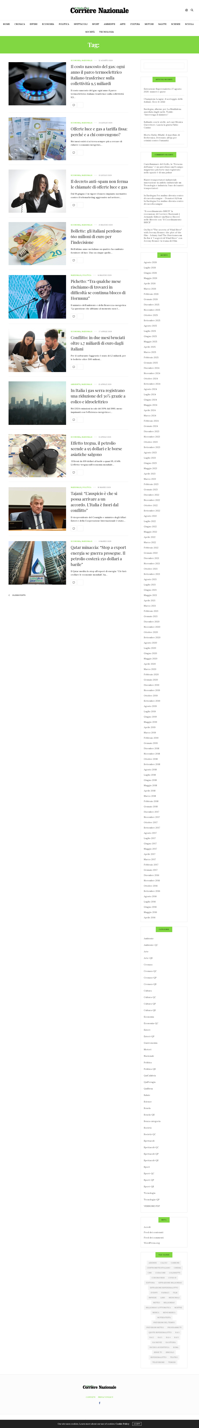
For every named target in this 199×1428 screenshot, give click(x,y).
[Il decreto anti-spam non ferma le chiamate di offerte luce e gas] (37, 191)
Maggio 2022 (150, 531)
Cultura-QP (150, 1003)
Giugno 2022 (150, 526)
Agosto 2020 (150, 642)
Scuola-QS (149, 1114)
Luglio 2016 (150, 901)
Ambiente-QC (151, 945)
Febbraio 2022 (151, 547)
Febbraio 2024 (151, 420)
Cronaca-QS (150, 984)
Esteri (33, 24)
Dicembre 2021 (151, 558)
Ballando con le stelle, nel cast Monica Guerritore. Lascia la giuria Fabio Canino (163, 125)
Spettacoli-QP (151, 1153)
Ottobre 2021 (150, 568)
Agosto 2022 (150, 516)
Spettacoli (80, 24)
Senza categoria (152, 1121)
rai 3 (160, 1337)
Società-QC (150, 1134)
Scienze (175, 24)
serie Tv (158, 1352)
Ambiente (109, 24)
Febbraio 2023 (151, 484)
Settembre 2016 (152, 891)
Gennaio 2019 (151, 743)
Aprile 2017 (149, 854)
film (175, 1293)
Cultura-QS (150, 1010)
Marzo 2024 (150, 415)
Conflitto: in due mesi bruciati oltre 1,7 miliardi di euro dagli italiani (98, 343)
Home (6, 24)
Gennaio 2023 (151, 489)
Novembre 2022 (152, 500)
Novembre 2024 (152, 373)
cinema (177, 1268)
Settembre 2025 (152, 320)
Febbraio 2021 (151, 611)
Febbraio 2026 (151, 294)
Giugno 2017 (150, 843)
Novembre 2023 (152, 436)
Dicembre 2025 (151, 304)
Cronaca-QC (150, 971)
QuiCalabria (150, 1075)
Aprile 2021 (149, 600)
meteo (156, 1303)
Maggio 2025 (150, 341)
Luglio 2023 (150, 457)
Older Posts (18, 595)
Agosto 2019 (150, 706)
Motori (149, 24)
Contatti (90, 1397)
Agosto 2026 (150, 262)
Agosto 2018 (150, 769)
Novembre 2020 (152, 626)
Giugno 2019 (150, 716)
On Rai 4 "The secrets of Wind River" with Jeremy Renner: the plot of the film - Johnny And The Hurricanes (163, 232)
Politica (64, 24)
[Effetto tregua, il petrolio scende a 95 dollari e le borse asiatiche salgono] (37, 455)
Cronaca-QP (150, 977)
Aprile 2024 (150, 410)
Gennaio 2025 (151, 362)
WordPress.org (152, 1243)
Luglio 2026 (150, 267)
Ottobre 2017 (150, 822)
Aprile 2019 (149, 727)
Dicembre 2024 (151, 368)
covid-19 (172, 1278)
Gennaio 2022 (151, 553)
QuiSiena (148, 1088)
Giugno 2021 (150, 590)
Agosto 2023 (150, 452)
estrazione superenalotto (164, 1288)
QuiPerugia (149, 1082)
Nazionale (87, 60)
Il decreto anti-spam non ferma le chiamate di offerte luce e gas (99, 184)
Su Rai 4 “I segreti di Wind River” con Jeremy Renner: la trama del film (163, 239)
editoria (150, 1283)
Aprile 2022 (149, 537)
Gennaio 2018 (151, 806)
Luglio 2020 (150, 648)
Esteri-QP (149, 1036)
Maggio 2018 (150, 785)
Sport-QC (149, 1173)
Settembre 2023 (152, 447)
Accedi (147, 1227)
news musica (169, 1312)
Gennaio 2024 (151, 426)
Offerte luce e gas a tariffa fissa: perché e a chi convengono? (99, 131)
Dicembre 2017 (151, 811)
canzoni (175, 1263)
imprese (153, 1298)
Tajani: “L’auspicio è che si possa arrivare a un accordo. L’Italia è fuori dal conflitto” (94, 502)
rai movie (157, 1342)
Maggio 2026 (150, 278)
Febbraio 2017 (151, 864)
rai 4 (168, 1337)
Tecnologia (106, 32)
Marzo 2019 (150, 732)
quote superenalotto (160, 1332)
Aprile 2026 (150, 283)
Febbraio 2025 (151, 357)
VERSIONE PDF (152, 1206)
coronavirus (158, 1278)
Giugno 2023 (150, 463)
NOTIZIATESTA (164, 1317)
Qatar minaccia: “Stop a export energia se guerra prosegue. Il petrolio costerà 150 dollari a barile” (98, 556)
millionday (169, 1303)
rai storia (171, 1342)
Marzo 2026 (150, 288)
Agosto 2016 (150, 896)
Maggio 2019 (150, 722)
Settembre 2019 (152, 700)
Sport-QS (149, 1186)
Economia (48, 24)
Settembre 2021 (152, 574)
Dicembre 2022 (151, 494)
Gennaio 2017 (150, 870)
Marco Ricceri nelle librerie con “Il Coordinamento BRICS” (162, 219)
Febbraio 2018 (151, 801)
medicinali (174, 1298)
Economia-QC (151, 1023)
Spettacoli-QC (151, 1147)
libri (162, 1298)
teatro (174, 1357)
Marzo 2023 (150, 479)
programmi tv (174, 1327)
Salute (162, 24)
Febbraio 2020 (151, 674)
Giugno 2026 (150, 272)
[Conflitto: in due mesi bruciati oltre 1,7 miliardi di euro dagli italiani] (37, 350)
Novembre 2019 (152, 690)
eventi (154, 1293)
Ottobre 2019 (151, 695)
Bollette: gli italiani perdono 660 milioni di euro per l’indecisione (96, 236)
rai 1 (177, 1332)
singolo (170, 1352)
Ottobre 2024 (151, 378)
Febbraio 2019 (151, 737)
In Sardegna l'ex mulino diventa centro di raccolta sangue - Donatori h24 (163, 197)
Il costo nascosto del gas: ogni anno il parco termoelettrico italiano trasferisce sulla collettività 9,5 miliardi (98, 75)
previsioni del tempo (164, 1322)
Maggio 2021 (150, 595)
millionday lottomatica (158, 1307)
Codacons (160, 1273)
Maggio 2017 (150, 848)
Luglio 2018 (150, 774)
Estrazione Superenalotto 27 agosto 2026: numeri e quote (163, 90)
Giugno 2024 (150, 399)
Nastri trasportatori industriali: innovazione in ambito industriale (161, 181)
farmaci (165, 1293)
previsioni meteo (155, 1327)
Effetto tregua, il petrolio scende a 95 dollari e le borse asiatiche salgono (96, 448)
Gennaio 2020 (151, 679)
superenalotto (158, 1357)
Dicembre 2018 (151, 748)
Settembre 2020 (152, 637)
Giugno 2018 (150, 780)
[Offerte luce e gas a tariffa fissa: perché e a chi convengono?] (37, 138)
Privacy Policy (105, 1397)
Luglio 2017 (150, 838)
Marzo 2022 (150, 542)
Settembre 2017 (152, 827)
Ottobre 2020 (151, 632)
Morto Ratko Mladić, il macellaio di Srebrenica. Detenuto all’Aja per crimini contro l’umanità (162, 137)
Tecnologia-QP (152, 1199)
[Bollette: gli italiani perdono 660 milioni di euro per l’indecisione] (37, 243)
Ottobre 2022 (151, 505)
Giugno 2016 (150, 907)
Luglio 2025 (150, 331)
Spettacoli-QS (151, 1160)
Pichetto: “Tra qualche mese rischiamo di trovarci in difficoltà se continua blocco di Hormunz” (98, 289)
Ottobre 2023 (151, 442)
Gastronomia (150, 1043)
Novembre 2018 (152, 753)
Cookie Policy (122, 1424)
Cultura (135, 24)
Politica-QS (150, 1069)
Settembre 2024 (152, 383)
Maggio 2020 (150, 658)
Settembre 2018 (152, 764)
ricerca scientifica (159, 1347)
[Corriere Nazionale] (99, 10)
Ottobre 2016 (151, 885)
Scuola (189, 24)
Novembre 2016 (152, 880)
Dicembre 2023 (151, 431)
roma (175, 1347)
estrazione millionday (170, 1283)
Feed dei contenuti (153, 1232)
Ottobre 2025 (151, 315)
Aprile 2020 (150, 663)
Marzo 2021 (150, 605)
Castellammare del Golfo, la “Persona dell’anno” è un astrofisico (163, 165)
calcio (163, 1263)
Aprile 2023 (149, 473)
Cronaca (19, 24)
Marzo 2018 (150, 796)
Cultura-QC (150, 997)
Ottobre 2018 (151, 759)
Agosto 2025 (150, 325)
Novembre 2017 (152, 817)
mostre (178, 1307)
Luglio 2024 (150, 394)
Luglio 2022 (150, 521)
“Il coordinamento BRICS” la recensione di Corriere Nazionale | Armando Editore (162, 214)
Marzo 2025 (150, 352)
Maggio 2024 (150, 405)
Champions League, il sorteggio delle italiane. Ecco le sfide (163, 100)
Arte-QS (148, 958)
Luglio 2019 (150, 711)
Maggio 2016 (150, 912)
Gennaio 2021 (150, 616)
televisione (158, 1362)
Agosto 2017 (150, 833)
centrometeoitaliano (158, 1268)
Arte (122, 24)
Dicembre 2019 (151, 685)
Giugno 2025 (150, 336)
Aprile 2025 (150, 346)
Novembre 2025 (152, 309)
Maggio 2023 (150, 468)
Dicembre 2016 (151, 875)
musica (156, 1312)
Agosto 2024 (150, 389)
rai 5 (176, 1337)
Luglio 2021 (150, 584)
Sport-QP (149, 1180)
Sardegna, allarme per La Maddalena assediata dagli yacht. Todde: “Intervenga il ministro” (162, 112)
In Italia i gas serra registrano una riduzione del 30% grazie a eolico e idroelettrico (98, 396)
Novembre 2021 (152, 563)
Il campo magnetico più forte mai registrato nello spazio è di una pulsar (163, 170)
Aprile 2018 (149, 790)
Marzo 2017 (150, 859)
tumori (172, 1362)
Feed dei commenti (154, 1237)
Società (90, 32)
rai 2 (151, 1337)
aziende (153, 1263)
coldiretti (174, 1273)
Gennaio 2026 (151, 299)
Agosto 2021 (150, 579)
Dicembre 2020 (152, 621)
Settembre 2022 (152, 510)
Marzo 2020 (150, 669)
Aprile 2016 (149, 917)
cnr (150, 1273)
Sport (95, 24)
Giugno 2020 (150, 653)
